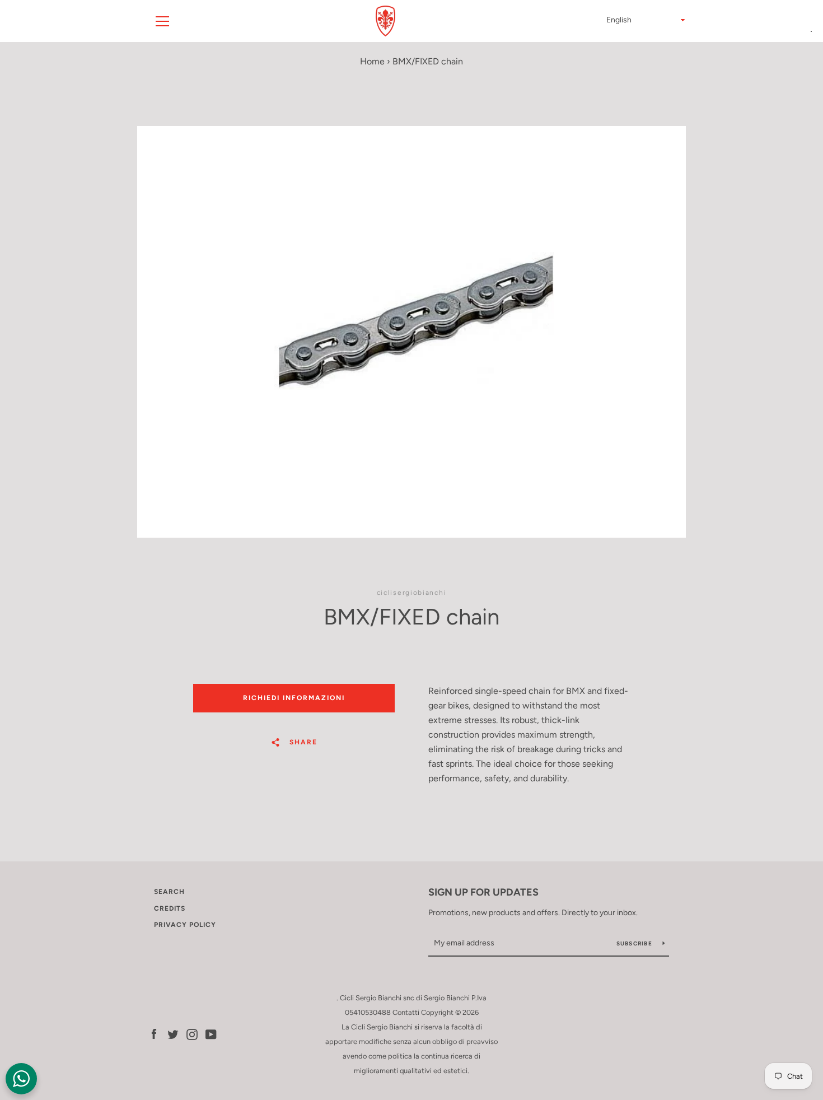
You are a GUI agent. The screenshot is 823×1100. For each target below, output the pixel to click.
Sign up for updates (483, 892)
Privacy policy (185, 925)
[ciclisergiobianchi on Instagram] (192, 1033)
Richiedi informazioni (294, 698)
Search (169, 892)
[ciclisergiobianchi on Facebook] (154, 1033)
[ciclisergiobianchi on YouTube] (211, 1033)
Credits (169, 908)
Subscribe (635, 943)
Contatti (405, 1012)
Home (372, 61)
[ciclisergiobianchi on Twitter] (173, 1033)
